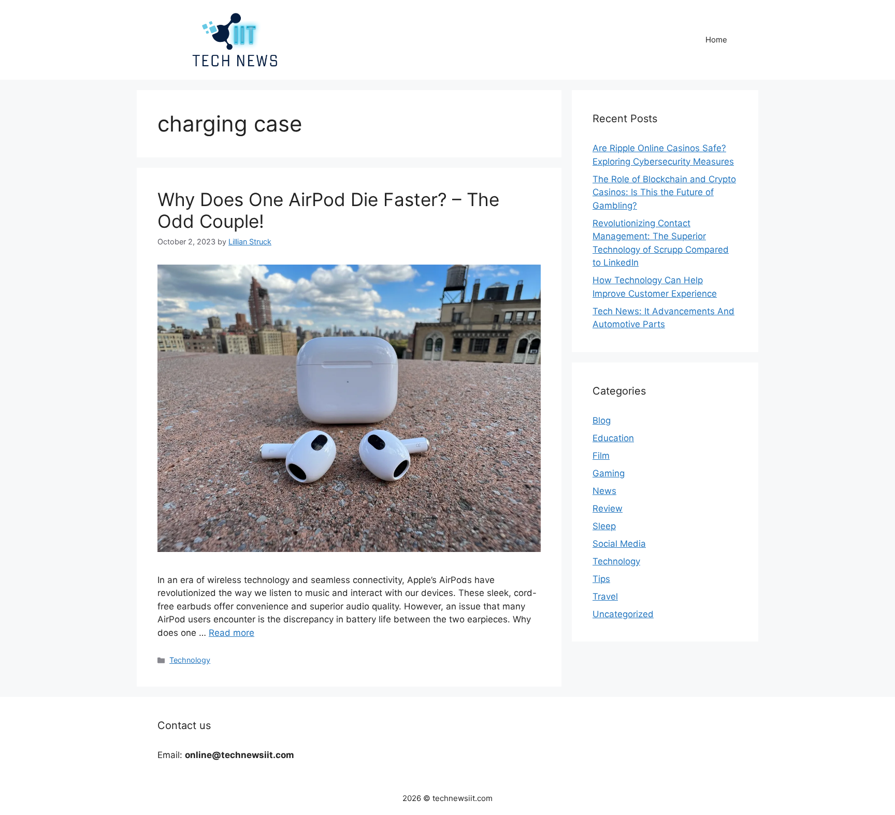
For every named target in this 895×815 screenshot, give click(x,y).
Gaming (609, 473)
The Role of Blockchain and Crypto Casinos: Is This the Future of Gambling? (664, 192)
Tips (601, 579)
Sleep (604, 526)
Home (716, 40)
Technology (189, 660)
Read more (231, 633)
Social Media (619, 544)
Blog (602, 420)
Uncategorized (623, 614)
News (604, 491)
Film (601, 455)
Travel (605, 596)
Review (608, 508)
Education (613, 438)
